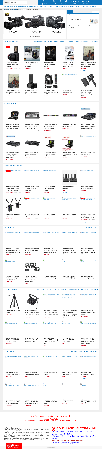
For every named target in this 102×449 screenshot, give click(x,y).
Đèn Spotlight (93, 351)
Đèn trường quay (9, 351)
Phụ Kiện (17, 9)
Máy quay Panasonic (74, 41)
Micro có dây (53, 289)
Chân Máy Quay (85, 289)
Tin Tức (70, 12)
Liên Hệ (66, 4)
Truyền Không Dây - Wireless (13, 165)
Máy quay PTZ (63, 41)
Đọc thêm (95, 12)
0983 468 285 (75, 2)
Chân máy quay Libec (73, 289)
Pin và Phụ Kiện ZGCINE (83, 6)
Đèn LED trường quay (76, 351)
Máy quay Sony (85, 41)
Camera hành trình (38, 41)
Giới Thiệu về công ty (44, 4)
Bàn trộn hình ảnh (10, 103)
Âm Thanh (92, 6)
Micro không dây (62, 289)
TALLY (95, 227)
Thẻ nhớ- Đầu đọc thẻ (42, 289)
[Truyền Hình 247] (6, 2)
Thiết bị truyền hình (10, 289)
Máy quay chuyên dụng (11, 41)
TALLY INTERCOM (9, 227)
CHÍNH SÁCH (54, 4)
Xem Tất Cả (94, 41)
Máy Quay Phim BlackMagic (51, 41)
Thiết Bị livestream (8, 6)
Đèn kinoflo (86, 351)
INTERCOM (89, 227)
